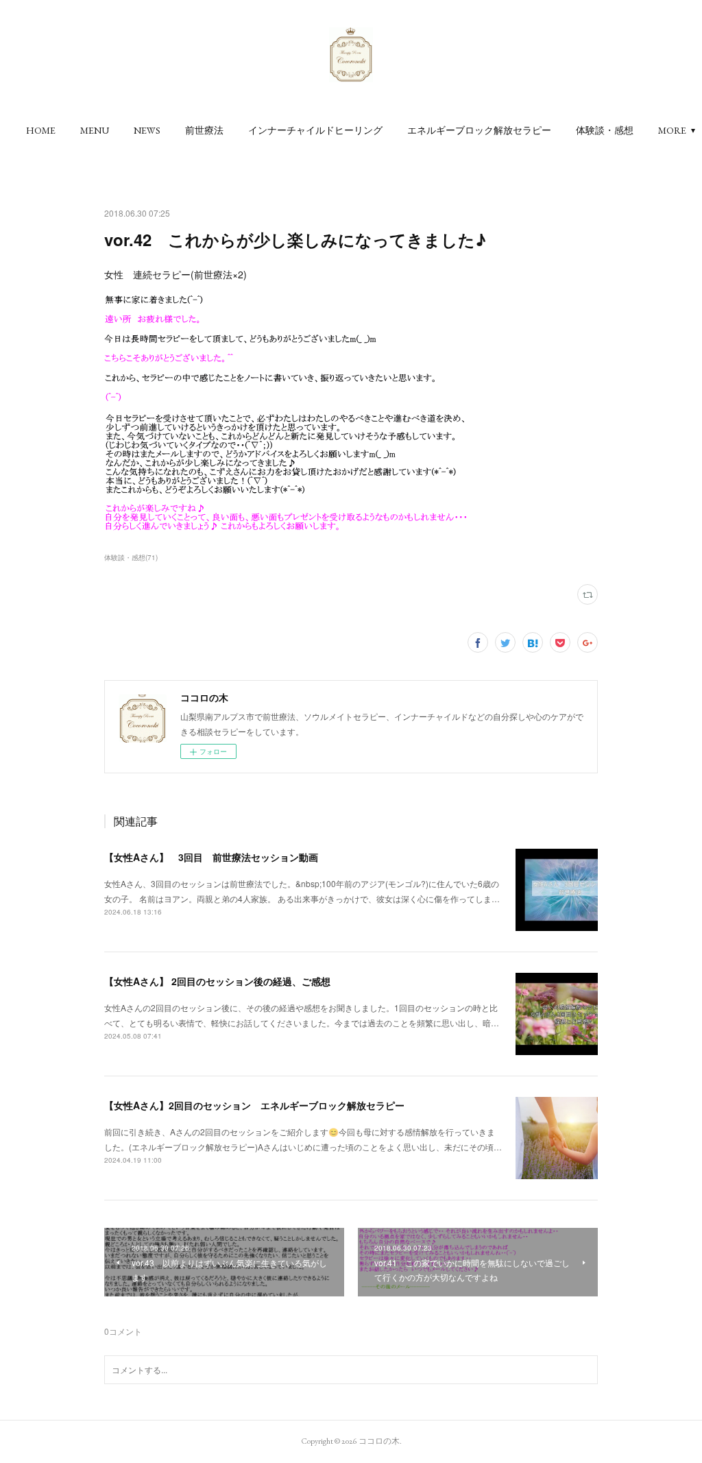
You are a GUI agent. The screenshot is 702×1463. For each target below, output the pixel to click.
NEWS (147, 130)
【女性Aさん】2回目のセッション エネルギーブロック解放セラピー (254, 1105)
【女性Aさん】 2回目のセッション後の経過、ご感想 (217, 981)
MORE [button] (672, 130)
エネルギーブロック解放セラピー (479, 130)
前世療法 (204, 130)
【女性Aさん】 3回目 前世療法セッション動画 (211, 857)
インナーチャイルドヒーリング (315, 130)
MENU (94, 130)
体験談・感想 (604, 130)
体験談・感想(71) (131, 557)
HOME (41, 130)
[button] (41, 130)
